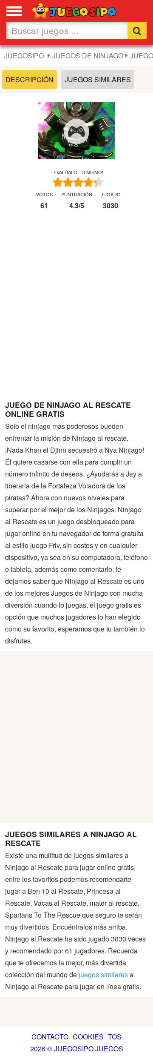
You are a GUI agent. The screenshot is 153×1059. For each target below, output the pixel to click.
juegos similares (103, 974)
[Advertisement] (76, 308)
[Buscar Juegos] (137, 30)
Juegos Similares (98, 79)
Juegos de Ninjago (87, 55)
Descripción (30, 79)
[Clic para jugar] (76, 131)
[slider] (78, 182)
